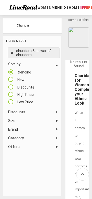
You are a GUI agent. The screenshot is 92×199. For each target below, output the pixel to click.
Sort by (14, 64)
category (16, 138)
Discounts (16, 112)
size (11, 120)
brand (13, 129)
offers (14, 146)
